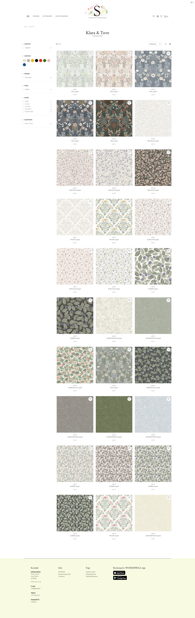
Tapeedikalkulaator (92, 576)
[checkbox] (24, 60)
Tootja (26, 85)
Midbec (27, 89)
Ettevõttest (61, 572)
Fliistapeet (28, 77)
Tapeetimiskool (90, 572)
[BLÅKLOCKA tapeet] (153, 217)
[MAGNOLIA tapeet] (153, 118)
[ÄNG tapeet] (75, 69)
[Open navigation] (28, 16)
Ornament (28, 109)
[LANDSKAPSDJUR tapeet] (114, 315)
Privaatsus (61, 576)
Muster (26, 97)
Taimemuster (29, 111)
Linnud (27, 104)
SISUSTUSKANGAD (61, 16)
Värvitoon (27, 56)
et (191, 2)
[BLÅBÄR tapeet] (153, 266)
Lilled (26, 101)
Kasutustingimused (64, 574)
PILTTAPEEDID (47, 16)
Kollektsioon (28, 119)
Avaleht (25, 26)
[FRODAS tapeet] (75, 217)
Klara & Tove (29, 123)
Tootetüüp (27, 44)
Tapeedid (36, 16)
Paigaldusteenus (91, 574)
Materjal (27, 73)
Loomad (27, 106)
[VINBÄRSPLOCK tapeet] (75, 365)
